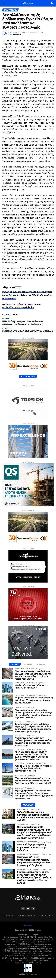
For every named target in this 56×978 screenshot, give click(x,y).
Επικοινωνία (27, 925)
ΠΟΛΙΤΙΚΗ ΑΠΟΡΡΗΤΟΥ (26, 915)
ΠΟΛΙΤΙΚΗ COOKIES (45, 915)
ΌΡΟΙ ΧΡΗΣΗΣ (8, 915)
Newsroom (17, 34)
